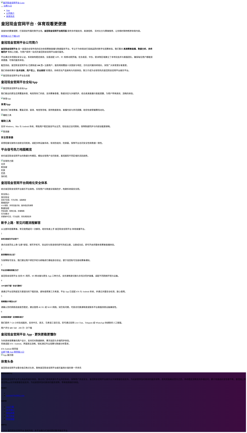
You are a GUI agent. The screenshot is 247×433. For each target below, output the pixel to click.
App (8, 10)
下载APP (16, 36)
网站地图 (10, 419)
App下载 (10, 407)
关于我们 (10, 410)
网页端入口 (6, 36)
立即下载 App (7, 352)
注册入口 (8, 6)
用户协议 (10, 416)
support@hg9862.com (15, 395)
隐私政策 (10, 413)
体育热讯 (10, 16)
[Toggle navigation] (2, 6)
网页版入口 (19, 352)
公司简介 (10, 13)
